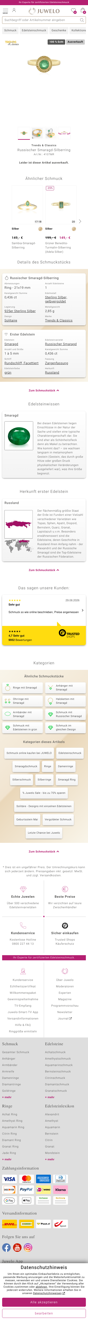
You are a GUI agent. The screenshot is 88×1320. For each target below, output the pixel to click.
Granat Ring (10, 1147)
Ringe (47, 766)
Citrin (49, 1140)
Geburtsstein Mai (27, 820)
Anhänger (8, 1059)
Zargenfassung (56, 363)
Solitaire (10, 320)
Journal (63, 1019)
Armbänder (10, 1065)
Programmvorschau (65, 1006)
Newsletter (65, 1012)
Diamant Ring (11, 1140)
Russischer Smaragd (61, 344)
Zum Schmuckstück (42, 391)
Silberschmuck (21, 780)
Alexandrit (52, 1115)
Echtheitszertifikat (23, 987)
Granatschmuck (56, 1091)
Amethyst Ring (12, 1121)
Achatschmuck (55, 1052)
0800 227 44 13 (23, 944)
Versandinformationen (23, 1019)
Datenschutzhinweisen (47, 1293)
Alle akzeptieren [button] (44, 1302)
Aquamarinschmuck (59, 1065)
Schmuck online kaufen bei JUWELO (29, 753)
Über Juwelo (64, 980)
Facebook (6, 1247)
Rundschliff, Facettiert (21, 363)
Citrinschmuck (55, 1078)
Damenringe (65, 766)
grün (8, 372)
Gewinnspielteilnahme (22, 999)
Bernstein (51, 1134)
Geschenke (58, 31)
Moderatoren (65, 987)
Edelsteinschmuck (34, 31)
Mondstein (52, 1153)
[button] (5, 10)
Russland (52, 372)
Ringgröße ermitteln (23, 1032)
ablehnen (41, 1287)
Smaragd (11, 344)
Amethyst (51, 1121)
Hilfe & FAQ (23, 1025)
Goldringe (9, 1091)
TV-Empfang (23, 1006)
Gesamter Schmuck (15, 1052)
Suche (82, 20)
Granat (49, 1147)
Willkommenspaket (23, 993)
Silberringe (44, 780)
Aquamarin (52, 1127)
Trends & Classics (59, 320)
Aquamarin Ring (13, 1127)
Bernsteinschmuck (58, 1072)
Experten (65, 993)
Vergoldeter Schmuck (58, 820)
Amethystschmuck (58, 1059)
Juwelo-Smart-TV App (23, 1012)
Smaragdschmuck (26, 766)
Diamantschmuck (57, 1084)
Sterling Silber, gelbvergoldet (56, 299)
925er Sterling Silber (20, 311)
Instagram (28, 1247)
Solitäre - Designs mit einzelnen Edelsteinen (43, 806)
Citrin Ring (9, 1134)
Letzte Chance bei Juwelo (44, 833)
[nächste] (79, 221)
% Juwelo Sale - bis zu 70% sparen (43, 793)
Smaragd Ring (67, 780)
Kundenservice (23, 980)
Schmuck (10, 31)
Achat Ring (9, 1115)
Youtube (17, 1247)
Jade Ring (9, 1153)
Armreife (8, 1072)
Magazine (65, 999)
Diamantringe (11, 1084)
